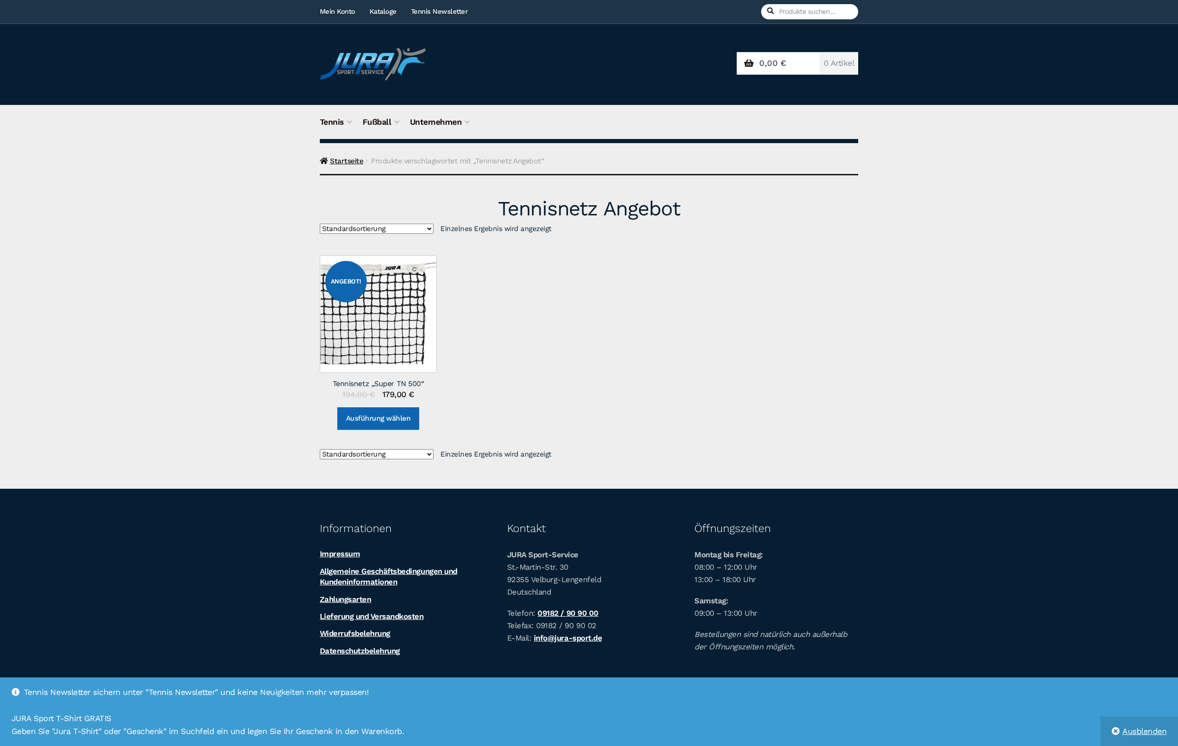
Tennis (332, 122)
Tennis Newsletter (439, 11)
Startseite (346, 160)
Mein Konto (337, 11)
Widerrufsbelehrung (355, 633)
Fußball (377, 122)
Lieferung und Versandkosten (372, 616)
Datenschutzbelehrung (360, 650)
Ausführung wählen (378, 418)
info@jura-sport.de (568, 637)
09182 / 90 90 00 (567, 613)
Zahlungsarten (345, 599)
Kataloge (383, 11)
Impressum (340, 553)
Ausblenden (1144, 731)
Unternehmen (436, 122)
